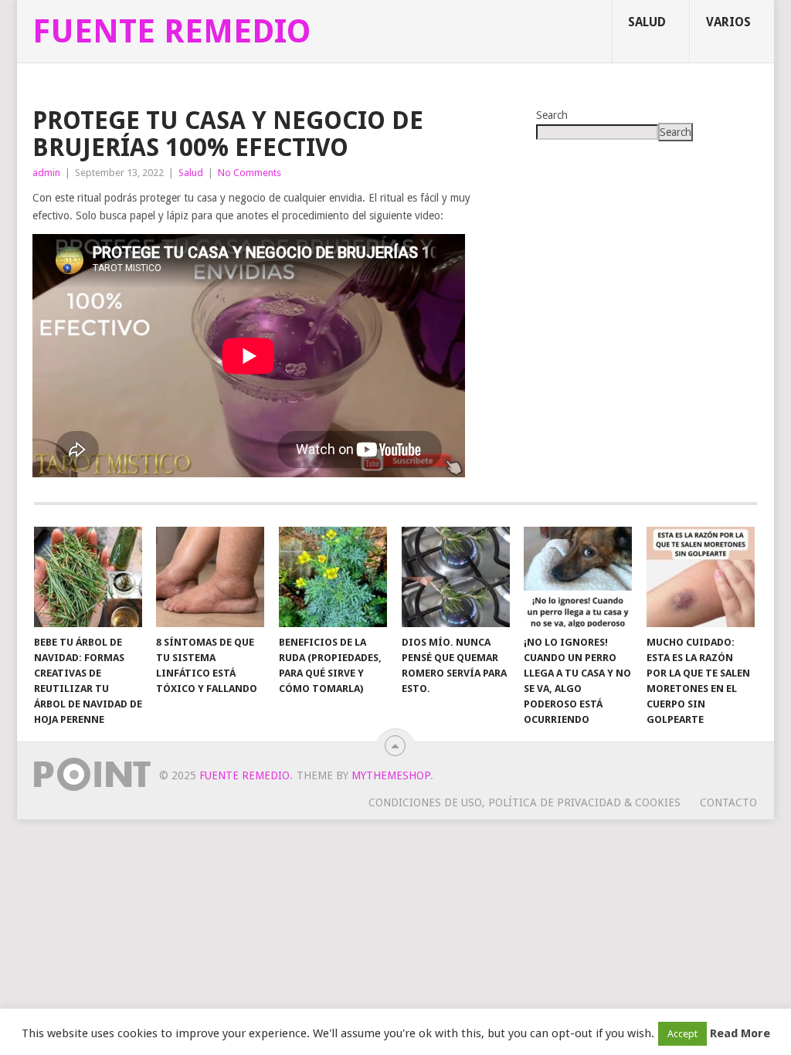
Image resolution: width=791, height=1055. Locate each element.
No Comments (249, 172)
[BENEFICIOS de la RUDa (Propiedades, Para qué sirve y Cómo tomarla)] (333, 577)
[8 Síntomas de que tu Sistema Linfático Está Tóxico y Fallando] (210, 577)
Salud (647, 22)
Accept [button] (682, 1034)
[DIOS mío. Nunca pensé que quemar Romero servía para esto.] (456, 577)
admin (46, 172)
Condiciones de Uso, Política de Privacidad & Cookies (524, 802)
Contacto (728, 802)
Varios (728, 22)
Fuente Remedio (171, 31)
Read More (740, 1033)
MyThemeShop (390, 775)
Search (552, 115)
